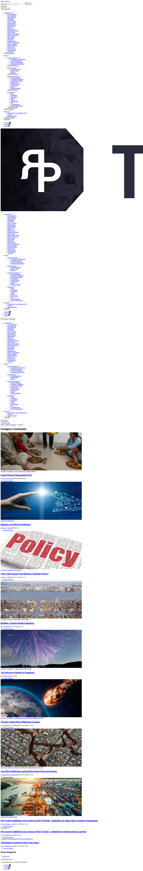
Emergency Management (18, 59)
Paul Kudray (10, 38)
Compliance (14, 95)
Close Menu (6, 9)
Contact (9, 114)
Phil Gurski (10, 39)
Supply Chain (14, 71)
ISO (12, 103)
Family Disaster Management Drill (16, 475)
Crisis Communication (17, 62)
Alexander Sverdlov (13, 30)
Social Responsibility (17, 81)
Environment (14, 82)
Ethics (12, 94)
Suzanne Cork (11, 48)
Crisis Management (16, 61)
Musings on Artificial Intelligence (16, 524)
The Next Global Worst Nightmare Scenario (20, 722)
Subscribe (7, 119)
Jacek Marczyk (11, 17)
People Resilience (16, 78)
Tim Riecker (10, 20)
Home (2, 424)
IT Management (15, 104)
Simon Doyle (11, 47)
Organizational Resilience (14, 619)
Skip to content (5, 1)
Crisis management (19, 471)
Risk (25, 669)
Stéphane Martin (12, 45)
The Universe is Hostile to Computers (17, 672)
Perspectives (8, 13)
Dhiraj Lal (10, 27)
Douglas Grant (11, 41)
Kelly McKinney (11, 24)
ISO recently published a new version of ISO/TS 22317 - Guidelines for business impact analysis (43, 831)
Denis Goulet (11, 36)
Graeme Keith (11, 23)
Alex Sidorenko (11, 16)
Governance (10, 92)
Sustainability (14, 101)
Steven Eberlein (12, 44)
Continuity (3, 471)
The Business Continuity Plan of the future (20, 842)
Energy (13, 87)
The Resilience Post (8, 824)
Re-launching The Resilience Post (17, 113)
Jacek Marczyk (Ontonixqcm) (10, 725)
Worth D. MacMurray (13, 42)
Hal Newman (11, 26)
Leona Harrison (11, 50)
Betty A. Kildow (11, 21)
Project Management (17, 106)
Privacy (13, 100)
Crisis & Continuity (12, 58)
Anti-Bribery (14, 97)
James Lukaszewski (13, 33)
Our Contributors (12, 14)
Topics (6, 55)
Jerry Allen (10, 51)
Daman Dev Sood (7, 478)
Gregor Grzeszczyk (12, 35)
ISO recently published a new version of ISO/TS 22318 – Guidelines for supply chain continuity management (49, 820)
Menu (6, 319)
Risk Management (16, 69)
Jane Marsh (10, 19)
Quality (13, 98)
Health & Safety (15, 84)
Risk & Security (11, 68)
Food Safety (14, 85)
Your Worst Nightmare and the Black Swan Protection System (29, 771)
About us (6, 111)
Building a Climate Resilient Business (17, 623)
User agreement (12, 116)
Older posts (6, 856)
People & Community (13, 76)
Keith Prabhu (11, 32)
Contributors (10, 471)
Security (13, 72)
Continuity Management (17, 64)
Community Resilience (17, 79)
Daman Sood (11, 29)
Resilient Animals (15, 88)
